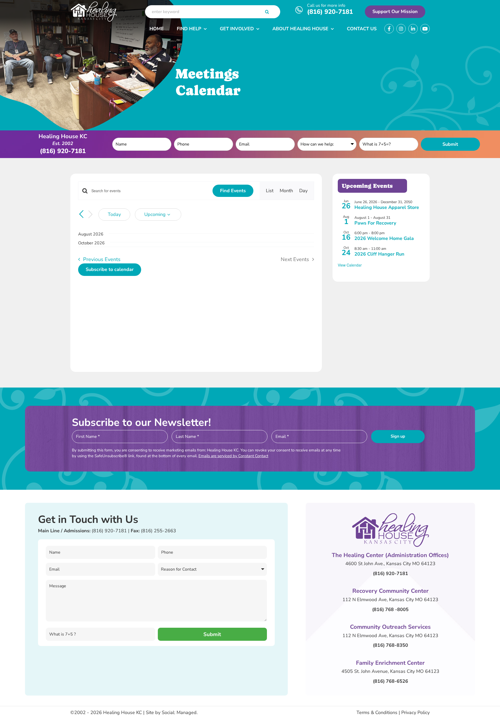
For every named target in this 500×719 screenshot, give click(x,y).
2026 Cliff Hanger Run (379, 254)
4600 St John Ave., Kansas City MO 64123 (390, 563)
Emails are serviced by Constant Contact (233, 455)
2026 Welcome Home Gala (384, 238)
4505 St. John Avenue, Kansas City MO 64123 (390, 671)
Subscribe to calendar (110, 270)
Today (114, 214)
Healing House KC (122, 712)
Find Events (233, 191)
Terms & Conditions (377, 712)
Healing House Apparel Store (386, 207)
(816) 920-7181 (330, 12)
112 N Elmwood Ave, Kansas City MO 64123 (390, 599)
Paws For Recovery (375, 223)
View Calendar (350, 265)
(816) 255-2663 (158, 531)
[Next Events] (91, 214)
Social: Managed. (180, 712)
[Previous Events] (81, 214)
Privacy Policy (415, 712)
